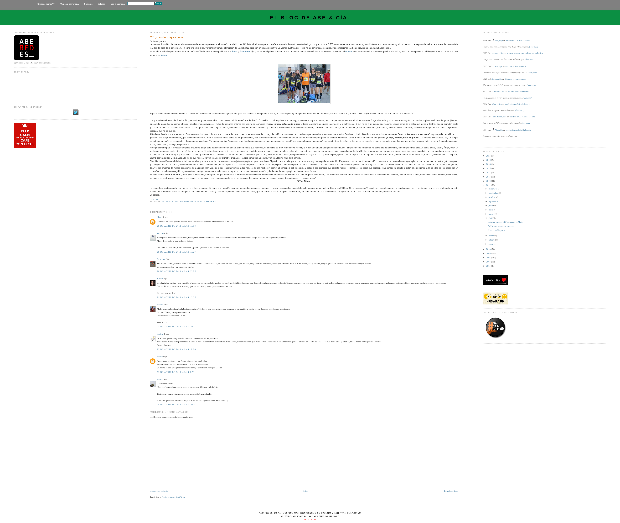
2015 (488, 168)
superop (160, 233)
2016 (488, 164)
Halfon (160, 356)
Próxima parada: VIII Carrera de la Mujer (505, 221)
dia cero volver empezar (516, 66)
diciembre (493, 188)
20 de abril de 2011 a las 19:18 (176, 225)
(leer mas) (533, 46)
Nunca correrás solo (206, 201)
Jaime (164, 55)
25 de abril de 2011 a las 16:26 (176, 404)
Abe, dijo (499, 40)
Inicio (306, 490)
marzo (491, 235)
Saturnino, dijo (498, 91)
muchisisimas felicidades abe (517, 104)
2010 (488, 249)
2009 (488, 253)
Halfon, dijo (496, 78)
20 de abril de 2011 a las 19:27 (176, 251)
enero (491, 243)
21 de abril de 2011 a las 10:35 (176, 297)
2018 (488, 159)
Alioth (160, 379)
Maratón (188, 201)
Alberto (160, 304)
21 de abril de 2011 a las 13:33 (176, 326)
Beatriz (160, 333)
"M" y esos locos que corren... (167, 37)
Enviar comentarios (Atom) (173, 497)
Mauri (159, 217)
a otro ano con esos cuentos (518, 40)
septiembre (494, 201)
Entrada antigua (451, 490)
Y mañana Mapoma (496, 230)
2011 (488, 185)
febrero (492, 239)
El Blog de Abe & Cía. (310, 18)
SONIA (160, 278)
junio (491, 209)
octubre (492, 197)
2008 (488, 257)
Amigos (169, 201)
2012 (488, 180)
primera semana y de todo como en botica (525, 53)
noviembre (493, 192)
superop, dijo (498, 53)
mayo (491, 213)
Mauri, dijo (497, 104)
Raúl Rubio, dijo (499, 116)
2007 (488, 261)
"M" (163, 201)
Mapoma (179, 201)
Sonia (234, 51)
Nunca (348, 51)
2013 (488, 176)
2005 (488, 265)
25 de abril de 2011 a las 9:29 (176, 372)
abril (491, 218)
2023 (488, 155)
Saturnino (245, 51)
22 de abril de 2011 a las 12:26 (176, 349)
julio (491, 205)
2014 (488, 172)
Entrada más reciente (159, 490)
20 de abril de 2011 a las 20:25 (176, 271)
